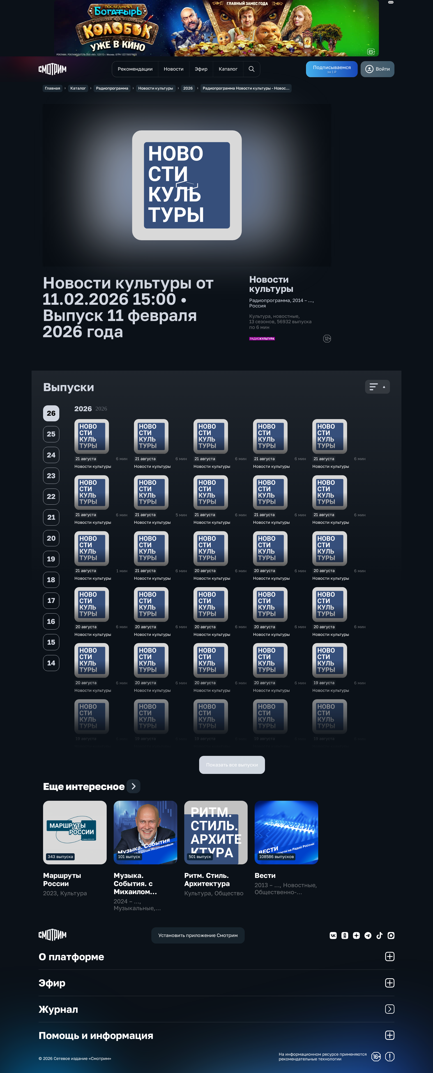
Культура (260, 316)
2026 (188, 88)
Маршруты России (62, 879)
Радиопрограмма (112, 88)
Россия (257, 306)
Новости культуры (155, 88)
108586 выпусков (276, 856)
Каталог (78, 88)
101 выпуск (129, 856)
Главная (52, 88)
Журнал (58, 1009)
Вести (265, 875)
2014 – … (303, 300)
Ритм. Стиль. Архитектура (207, 879)
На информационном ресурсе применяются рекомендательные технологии (323, 1056)
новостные (285, 316)
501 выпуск (200, 856)
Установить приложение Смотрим (198, 935)
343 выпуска (60, 856)
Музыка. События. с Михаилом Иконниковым (138, 887)
